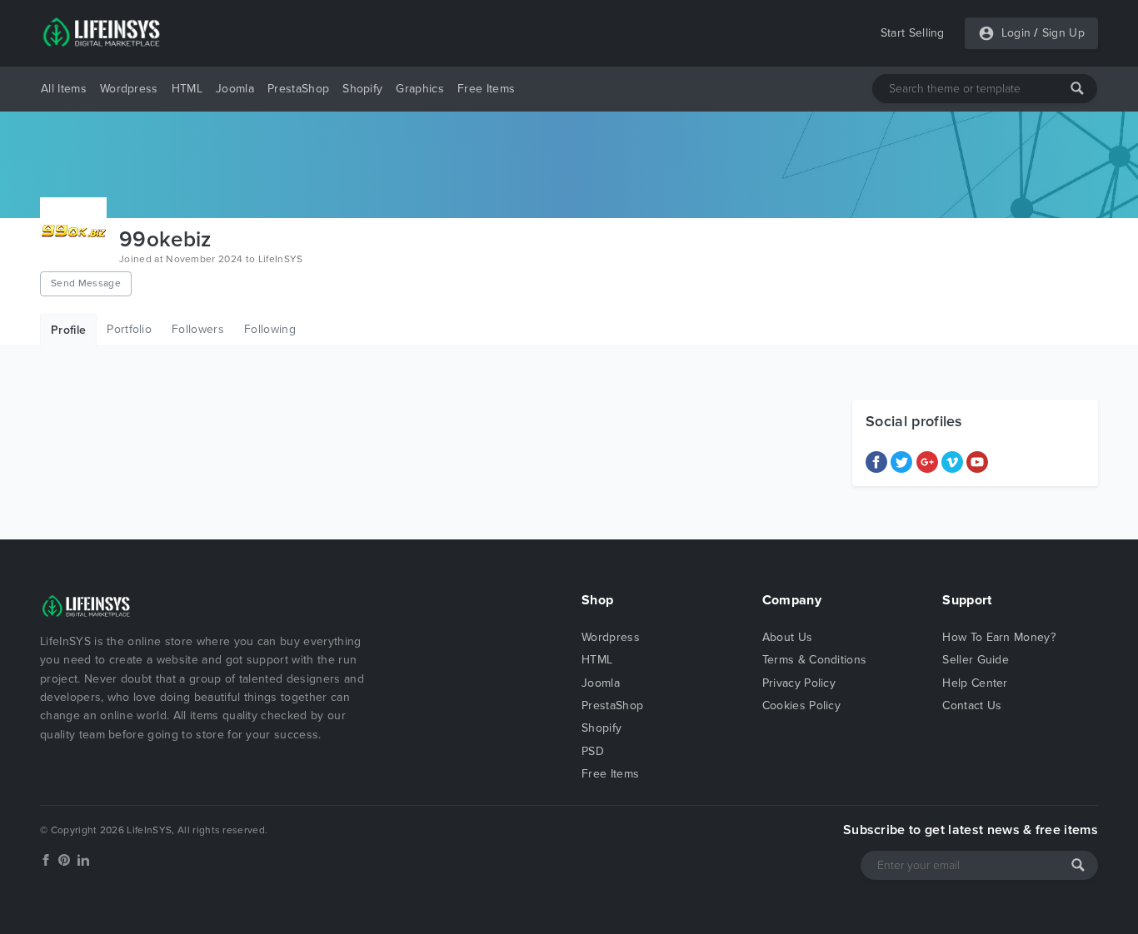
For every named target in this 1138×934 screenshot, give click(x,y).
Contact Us (971, 705)
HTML (187, 89)
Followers (198, 329)
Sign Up (1063, 33)
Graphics (420, 89)
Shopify (362, 89)
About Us (787, 637)
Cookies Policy (801, 705)
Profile (68, 330)
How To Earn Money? (999, 637)
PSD (592, 751)
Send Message (86, 283)
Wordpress (129, 89)
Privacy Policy (799, 683)
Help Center (975, 683)
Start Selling (913, 33)
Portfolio (129, 329)
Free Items (486, 89)
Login (1016, 33)
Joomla (235, 89)
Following (270, 329)
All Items (64, 89)
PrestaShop (298, 89)
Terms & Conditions (814, 660)
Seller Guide (975, 660)
